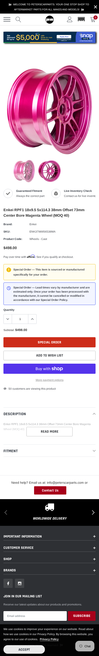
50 (10, 388)
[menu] (6, 19)
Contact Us (50, 490)
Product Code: (12, 239)
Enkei (33, 224)
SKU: (6, 231)
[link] (24, 171)
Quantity (9, 309)
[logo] (49, 19)
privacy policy (49, 639)
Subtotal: (9, 330)
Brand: (7, 224)
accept (24, 649)
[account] (70, 19)
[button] (81, 19)
